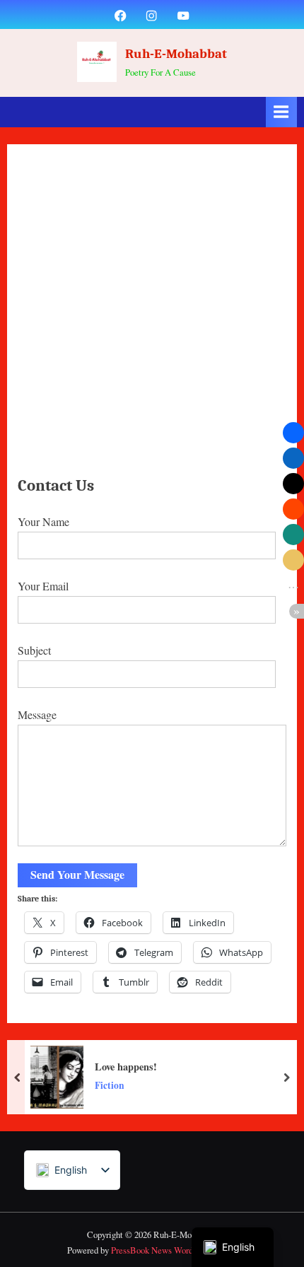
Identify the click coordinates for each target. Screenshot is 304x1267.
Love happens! (126, 1066)
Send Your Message (77, 874)
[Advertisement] (152, 314)
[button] (293, 432)
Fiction (109, 1085)
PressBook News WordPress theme (174, 1250)
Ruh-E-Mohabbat (176, 54)
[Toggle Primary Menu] (281, 112)
